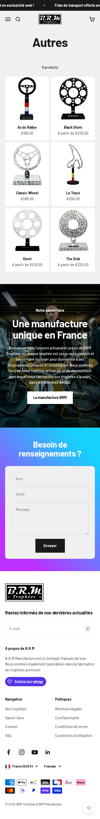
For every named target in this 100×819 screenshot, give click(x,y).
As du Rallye (27, 127)
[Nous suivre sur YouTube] (34, 752)
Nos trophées (16, 709)
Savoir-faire (14, 718)
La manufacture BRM (50, 397)
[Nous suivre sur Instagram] (21, 752)
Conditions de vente (71, 726)
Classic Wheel (27, 193)
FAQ (8, 735)
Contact (11, 726)
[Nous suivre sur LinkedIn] (47, 752)
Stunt (27, 259)
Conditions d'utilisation (73, 735)
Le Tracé (73, 193)
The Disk (73, 259)
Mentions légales (68, 709)
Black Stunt (73, 127)
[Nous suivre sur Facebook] (8, 752)
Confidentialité (67, 718)
